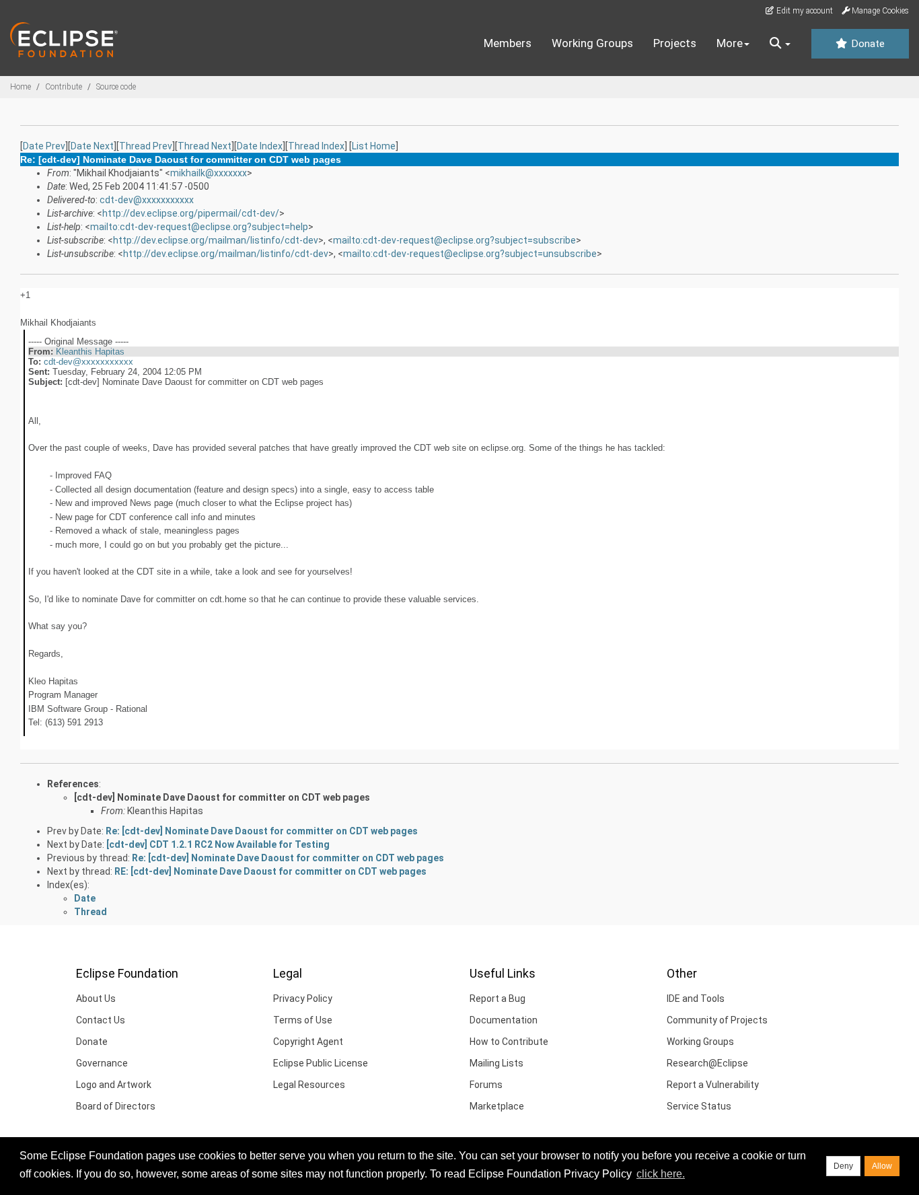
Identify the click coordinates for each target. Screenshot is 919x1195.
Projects (674, 43)
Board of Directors (115, 1106)
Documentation (504, 1020)
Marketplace (497, 1106)
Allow (882, 1166)
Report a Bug (497, 998)
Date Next (92, 146)
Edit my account (803, 10)
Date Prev (44, 146)
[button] (780, 43)
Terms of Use (302, 1020)
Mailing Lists (496, 1063)
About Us (96, 998)
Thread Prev (145, 146)
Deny (843, 1166)
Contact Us (100, 1020)
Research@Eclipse (707, 1063)
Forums (486, 1084)
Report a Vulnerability (713, 1084)
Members (507, 43)
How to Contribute (509, 1041)
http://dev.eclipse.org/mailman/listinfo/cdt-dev (215, 240)
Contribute (63, 87)
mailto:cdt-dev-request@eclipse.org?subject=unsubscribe (470, 253)
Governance (102, 1063)
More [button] (729, 43)
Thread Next (204, 146)
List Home (374, 146)
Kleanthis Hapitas (90, 352)
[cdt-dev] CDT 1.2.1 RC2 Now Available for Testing (218, 844)
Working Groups (592, 43)
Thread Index (316, 146)
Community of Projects (717, 1020)
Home (20, 87)
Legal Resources (309, 1084)
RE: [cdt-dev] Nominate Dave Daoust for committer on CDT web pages (270, 871)
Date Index (260, 146)
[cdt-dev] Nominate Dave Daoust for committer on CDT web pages (222, 797)
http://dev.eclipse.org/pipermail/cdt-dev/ (190, 213)
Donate (866, 44)
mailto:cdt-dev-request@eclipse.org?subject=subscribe (454, 240)
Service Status (699, 1106)
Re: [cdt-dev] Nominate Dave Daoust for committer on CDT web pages (262, 831)
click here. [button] (660, 1174)
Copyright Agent (308, 1041)
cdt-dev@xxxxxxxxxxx (147, 199)
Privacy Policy (302, 998)
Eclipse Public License (320, 1063)
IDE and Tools (696, 998)
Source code (116, 87)
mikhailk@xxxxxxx (208, 173)
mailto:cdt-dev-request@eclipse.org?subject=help (199, 226)
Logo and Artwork (113, 1084)
